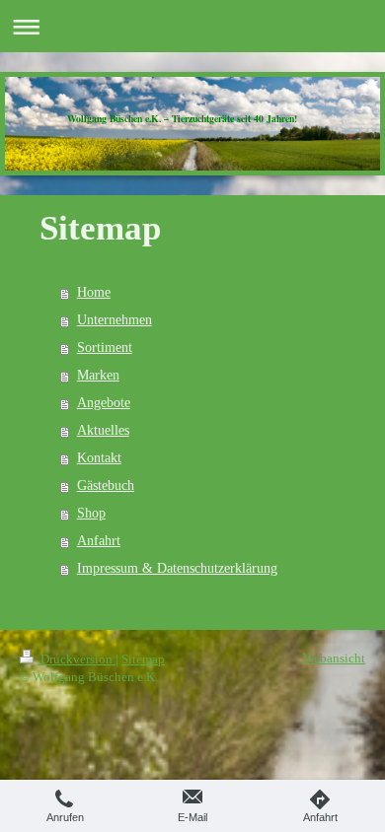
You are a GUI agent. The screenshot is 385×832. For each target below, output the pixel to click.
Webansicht (334, 658)
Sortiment (104, 347)
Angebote (103, 402)
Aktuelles (103, 430)
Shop (91, 513)
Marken (98, 375)
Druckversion (77, 659)
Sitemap (143, 659)
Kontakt (99, 458)
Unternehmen (114, 319)
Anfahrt (98, 540)
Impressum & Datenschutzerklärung (177, 568)
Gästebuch (105, 485)
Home (94, 292)
